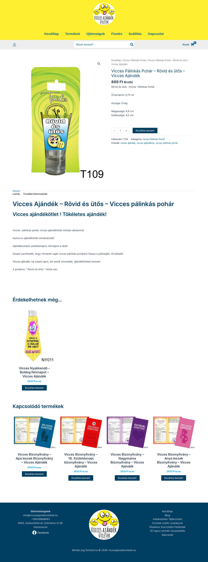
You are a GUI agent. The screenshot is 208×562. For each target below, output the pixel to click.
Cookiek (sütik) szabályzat (167, 523)
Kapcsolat (167, 534)
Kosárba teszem (145, 130)
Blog (167, 515)
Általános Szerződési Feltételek (167, 526)
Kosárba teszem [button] (34, 387)
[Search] (132, 44)
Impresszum (41, 526)
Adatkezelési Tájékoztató (167, 519)
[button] (99, 63)
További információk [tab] (35, 193)
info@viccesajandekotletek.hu (40, 515)
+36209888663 (40, 519)
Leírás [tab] (16, 193)
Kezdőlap (116, 60)
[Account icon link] (14, 44)
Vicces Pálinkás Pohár (134, 60)
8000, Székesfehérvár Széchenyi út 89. (40, 523)
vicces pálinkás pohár (167, 143)
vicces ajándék (128, 143)
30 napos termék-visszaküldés (167, 530)
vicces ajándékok (145, 143)
